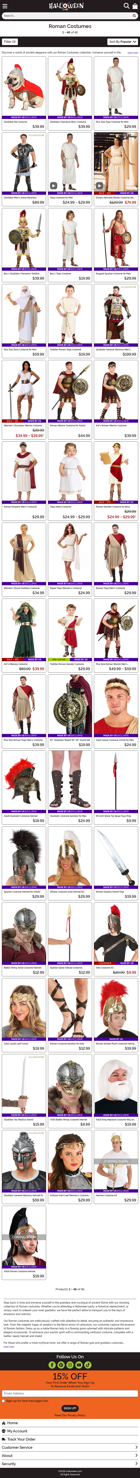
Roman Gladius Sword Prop (110, 892)
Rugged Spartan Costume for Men (113, 274)
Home (12, 1423)
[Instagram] (70, 1365)
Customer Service (17, 1447)
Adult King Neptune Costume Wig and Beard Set (115, 1120)
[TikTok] (88, 1365)
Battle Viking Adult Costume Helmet (22, 968)
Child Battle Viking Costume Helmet (68, 1120)
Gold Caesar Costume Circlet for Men (115, 740)
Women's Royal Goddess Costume (22, 588)
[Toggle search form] (127, 6)
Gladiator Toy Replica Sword (18, 1120)
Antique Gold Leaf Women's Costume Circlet (69, 1195)
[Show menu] (5, 6)
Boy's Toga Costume (60, 274)
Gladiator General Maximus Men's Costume (113, 350)
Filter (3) (10, 41)
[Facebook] (52, 1365)
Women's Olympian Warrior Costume (23, 425)
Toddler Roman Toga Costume (65, 350)
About (7, 1455)
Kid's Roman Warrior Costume (111, 425)
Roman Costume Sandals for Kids (67, 1044)
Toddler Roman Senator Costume (67, 664)
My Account (17, 1431)
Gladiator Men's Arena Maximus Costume (20, 198)
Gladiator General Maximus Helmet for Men (23, 1195)
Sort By (120, 41)
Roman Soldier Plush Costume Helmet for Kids (115, 1044)
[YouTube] (79, 1365)
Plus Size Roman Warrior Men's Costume (111, 664)
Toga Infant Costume (60, 507)
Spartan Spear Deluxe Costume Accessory (66, 968)
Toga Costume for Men (61, 198)
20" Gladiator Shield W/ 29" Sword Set (70, 740)
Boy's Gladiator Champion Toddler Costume (21, 274)
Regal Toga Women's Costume (66, 588)
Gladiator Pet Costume (15, 122)
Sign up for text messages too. (27, 1401)
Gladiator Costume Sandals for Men (68, 816)
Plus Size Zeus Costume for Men (20, 350)
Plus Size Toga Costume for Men (112, 122)
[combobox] (66, 15)
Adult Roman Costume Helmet (19, 1271)
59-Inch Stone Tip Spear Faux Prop (113, 816)
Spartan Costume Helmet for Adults (22, 892)
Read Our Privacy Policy (70, 1415)
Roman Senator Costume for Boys (113, 507)
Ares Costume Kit (104, 968)
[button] (135, 6)
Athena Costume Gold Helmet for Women (67, 892)
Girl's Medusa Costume (16, 664)
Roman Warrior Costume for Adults (67, 425)
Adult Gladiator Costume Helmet (21, 816)
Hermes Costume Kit (106, 1195)
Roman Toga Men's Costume (110, 588)
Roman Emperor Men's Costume (20, 507)
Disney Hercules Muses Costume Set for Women (114, 198)
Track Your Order (21, 1439)
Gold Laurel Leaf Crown (16, 1044)
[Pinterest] (61, 1365)
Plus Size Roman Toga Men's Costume (23, 740)
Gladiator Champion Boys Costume (68, 122)
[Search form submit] (134, 15)
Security (9, 1464)
